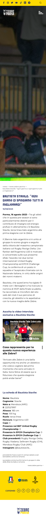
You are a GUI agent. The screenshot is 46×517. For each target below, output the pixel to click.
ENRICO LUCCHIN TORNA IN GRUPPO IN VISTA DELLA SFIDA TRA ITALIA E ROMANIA (21, 461)
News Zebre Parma (17, 186)
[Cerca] (41, 3)
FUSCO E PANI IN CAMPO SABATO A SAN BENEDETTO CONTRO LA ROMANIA (21, 456)
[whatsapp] (38, 491)
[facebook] (24, 491)
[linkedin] (19, 491)
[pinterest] (33, 491)
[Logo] (9, 16)
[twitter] (28, 491)
